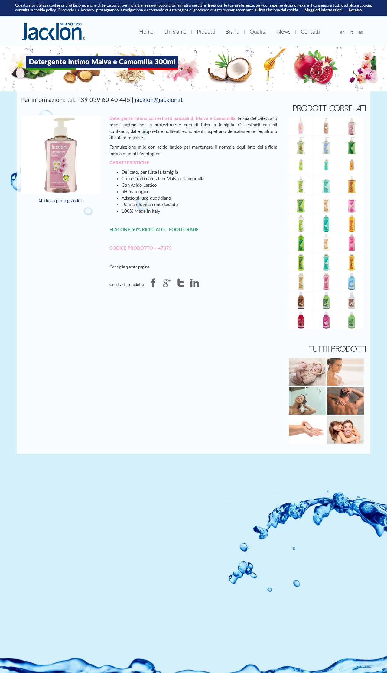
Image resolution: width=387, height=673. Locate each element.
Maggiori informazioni (323, 10)
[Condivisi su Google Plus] (167, 283)
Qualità (258, 32)
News (284, 32)
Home (146, 32)
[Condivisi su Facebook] (153, 283)
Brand (232, 32)
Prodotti (206, 32)
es (361, 32)
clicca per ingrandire (63, 201)
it (351, 32)
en (342, 32)
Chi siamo (175, 32)
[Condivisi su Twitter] (181, 283)
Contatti (310, 32)
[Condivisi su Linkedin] (195, 283)
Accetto (355, 10)
